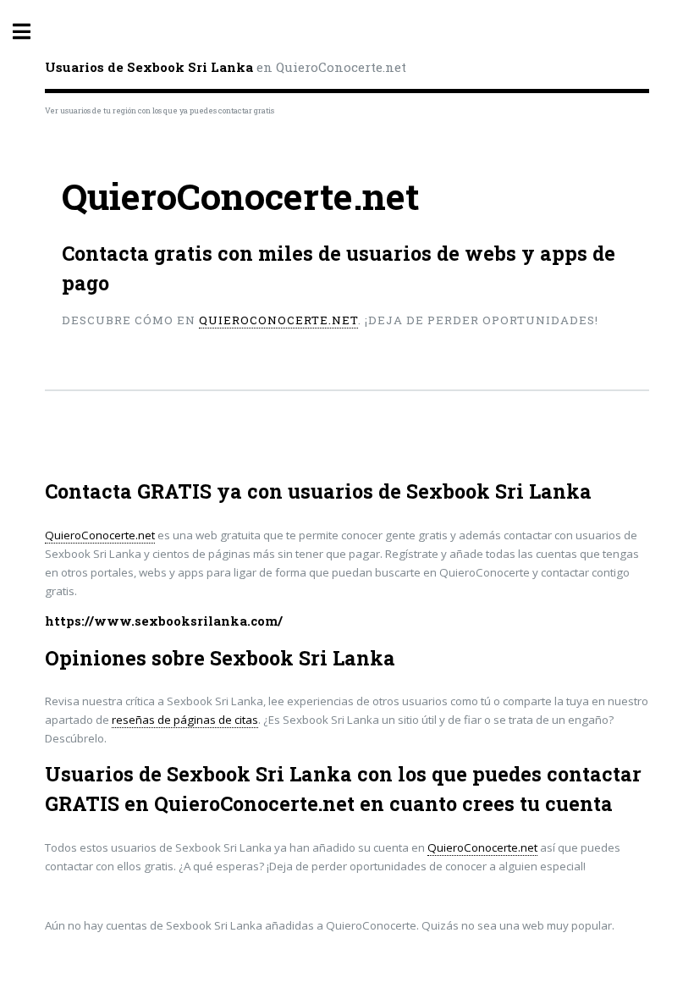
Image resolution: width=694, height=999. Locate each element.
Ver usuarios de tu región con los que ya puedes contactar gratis (159, 110)
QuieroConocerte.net (278, 320)
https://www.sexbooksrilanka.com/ (164, 621)
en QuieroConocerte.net (225, 66)
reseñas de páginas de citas (185, 719)
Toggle (30, 31)
